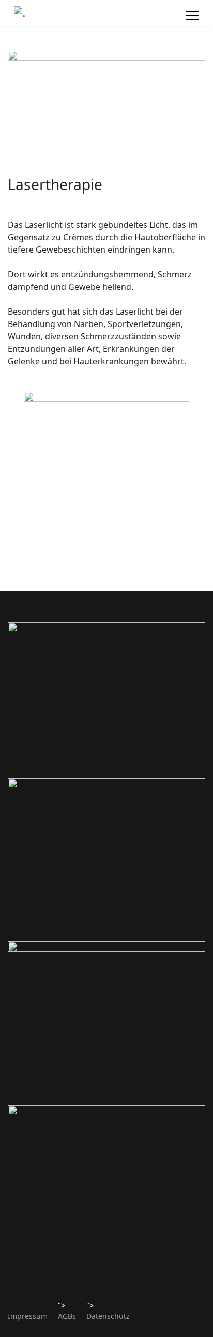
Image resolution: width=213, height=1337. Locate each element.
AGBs (67, 1316)
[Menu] (192, 15)
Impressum (28, 1316)
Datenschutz (108, 1316)
